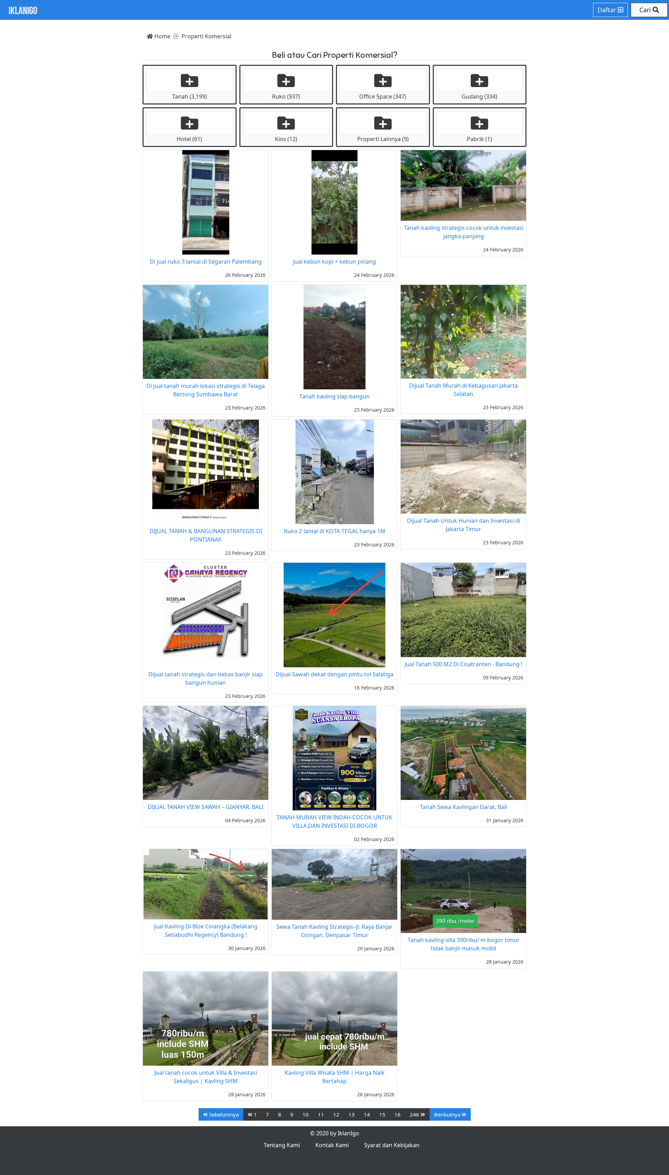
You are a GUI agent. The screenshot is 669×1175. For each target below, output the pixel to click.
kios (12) (286, 139)
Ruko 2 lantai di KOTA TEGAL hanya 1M (334, 531)
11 (321, 1114)
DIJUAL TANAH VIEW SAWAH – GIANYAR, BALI (205, 807)
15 (382, 1114)
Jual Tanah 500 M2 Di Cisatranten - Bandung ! (463, 664)
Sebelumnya (223, 1114)
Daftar (608, 10)
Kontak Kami (332, 1145)
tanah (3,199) (189, 96)
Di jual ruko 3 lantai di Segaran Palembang (206, 261)
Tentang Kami (282, 1145)
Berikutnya (448, 1114)
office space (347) (382, 96)
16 (397, 1114)
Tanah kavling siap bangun (334, 396)
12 (336, 1114)
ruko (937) (286, 96)
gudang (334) (479, 96)
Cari (646, 10)
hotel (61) (189, 139)
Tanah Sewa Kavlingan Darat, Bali (463, 807)
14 (367, 1114)
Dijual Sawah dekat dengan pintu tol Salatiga (334, 674)
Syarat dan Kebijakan (392, 1145)
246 (415, 1114)
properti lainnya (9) (383, 139)
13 (351, 1114)
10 (305, 1114)
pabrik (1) (479, 139)
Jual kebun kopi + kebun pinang (334, 261)
